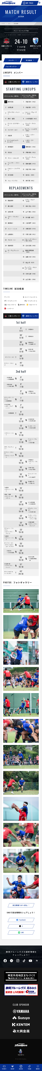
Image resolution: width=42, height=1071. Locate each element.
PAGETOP (20, 1054)
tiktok (24, 960)
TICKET (4, 1069)
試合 (9, 23)
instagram (17, 960)
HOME (3, 23)
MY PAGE (29, 3)
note (36, 960)
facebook (5, 960)
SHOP (12, 1069)
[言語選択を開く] (39, 3)
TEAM (29, 1069)
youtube (30, 960)
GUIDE (21, 1069)
